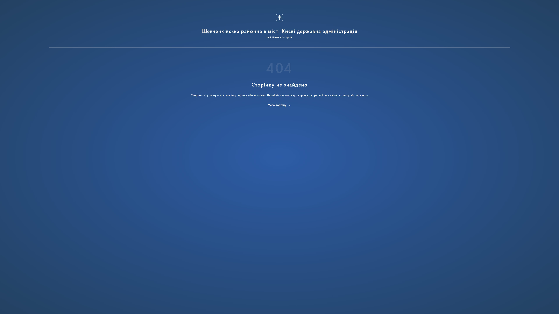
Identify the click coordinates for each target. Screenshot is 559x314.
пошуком (362, 95)
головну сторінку (296, 95)
